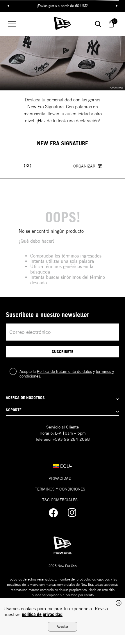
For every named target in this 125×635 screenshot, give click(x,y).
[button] (62, 399)
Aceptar (62, 626)
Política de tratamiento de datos (64, 371)
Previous (8, 6)
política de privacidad (42, 614)
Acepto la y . (66, 373)
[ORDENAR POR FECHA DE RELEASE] (89, 165)
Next (117, 6)
